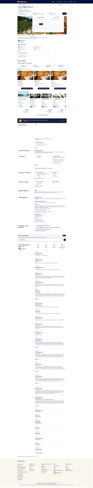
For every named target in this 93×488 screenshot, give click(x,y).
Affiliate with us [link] (43, 466)
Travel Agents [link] (43, 472)
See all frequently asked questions (40, 230)
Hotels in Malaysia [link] (20, 479)
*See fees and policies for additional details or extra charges (43, 168)
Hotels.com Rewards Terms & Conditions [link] (57, 473)
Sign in (74, 1)
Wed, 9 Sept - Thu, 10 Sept (39, 13)
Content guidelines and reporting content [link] (58, 470)
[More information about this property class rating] (21, 8)
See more (36, 147)
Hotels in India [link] (19, 465)
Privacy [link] (54, 467)
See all (19, 50)
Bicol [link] (25, 456)
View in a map (37, 139)
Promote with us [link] (43, 471)
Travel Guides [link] (67, 468)
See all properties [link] (22, 4)
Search (64, 13)
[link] (64, 5)
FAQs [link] (30, 467)
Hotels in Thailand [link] (20, 470)
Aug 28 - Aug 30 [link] (48, 66)
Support (65, 1)
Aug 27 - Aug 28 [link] (35, 66)
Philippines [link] (22, 456)
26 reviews (20, 249)
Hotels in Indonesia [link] (20, 473)
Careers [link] (66, 467)
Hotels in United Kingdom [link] (21, 468)
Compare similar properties (43, 114)
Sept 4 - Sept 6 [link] (60, 66)
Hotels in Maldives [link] (20, 476)
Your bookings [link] (31, 465)
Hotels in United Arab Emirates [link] (21, 467)
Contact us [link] (31, 468)
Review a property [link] (32, 470)
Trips (68, 1)
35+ (64, 32)
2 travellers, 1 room (52, 13)
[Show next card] (66, 103)
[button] (38, 22)
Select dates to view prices (27, 88)
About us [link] (66, 465)
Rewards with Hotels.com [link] (69, 470)
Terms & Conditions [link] (56, 465)
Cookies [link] (54, 468)
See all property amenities (39, 178)
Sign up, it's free (63, 120)
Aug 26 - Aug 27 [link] (23, 66)
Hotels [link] (19, 456)
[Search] (65, 240)
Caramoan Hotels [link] (29, 456)
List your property (59, 1)
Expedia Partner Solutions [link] (45, 469)
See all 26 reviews (39, 453)
